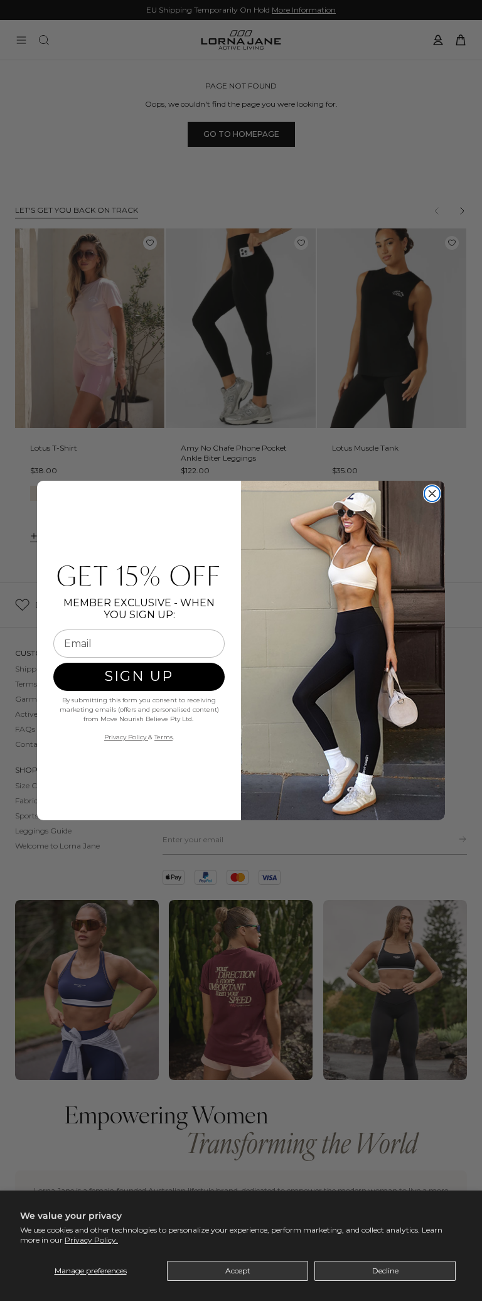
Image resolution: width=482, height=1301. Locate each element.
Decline (385, 1270)
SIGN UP (139, 676)
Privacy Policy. (91, 1240)
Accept (237, 1270)
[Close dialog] (432, 493)
